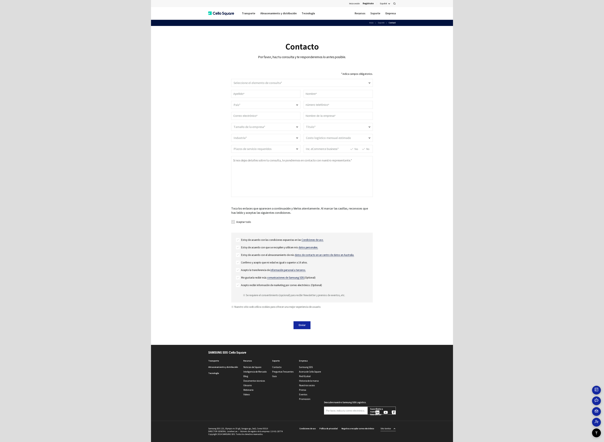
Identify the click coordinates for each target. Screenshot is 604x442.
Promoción (304, 399)
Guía (274, 376)
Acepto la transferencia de (273, 270)
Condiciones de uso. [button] (313, 239)
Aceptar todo (243, 222)
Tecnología (308, 13)
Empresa (390, 13)
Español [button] (383, 3)
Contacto (276, 367)
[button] (221, 13)
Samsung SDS (306, 367)
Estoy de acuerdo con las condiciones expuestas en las (282, 239)
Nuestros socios (307, 385)
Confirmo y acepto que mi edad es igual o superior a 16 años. (274, 262)
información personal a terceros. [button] (288, 270)
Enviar (302, 325)
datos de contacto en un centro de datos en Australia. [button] (324, 255)
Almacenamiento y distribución (278, 13)
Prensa (302, 390)
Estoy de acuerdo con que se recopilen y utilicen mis (279, 247)
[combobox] (302, 83)
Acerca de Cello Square (310, 371)
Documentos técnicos (254, 380)
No (367, 149)
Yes (356, 149)
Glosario (247, 385)
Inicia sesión (354, 3)
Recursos (360, 13)
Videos (246, 394)
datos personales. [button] (308, 247)
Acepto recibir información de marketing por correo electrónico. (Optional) (281, 285)
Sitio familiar (385, 429)
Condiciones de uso (307, 428)
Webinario (248, 390)
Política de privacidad (328, 428)
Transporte (248, 13)
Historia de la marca (309, 380)
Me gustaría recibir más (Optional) (278, 277)
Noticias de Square (252, 367)
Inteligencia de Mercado (255, 371)
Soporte (375, 13)
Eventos (303, 394)
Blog (245, 376)
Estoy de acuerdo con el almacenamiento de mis (297, 255)
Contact (392, 23)
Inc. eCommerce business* (322, 149)
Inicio (371, 23)
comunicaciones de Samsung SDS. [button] (285, 277)
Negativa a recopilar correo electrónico (357, 428)
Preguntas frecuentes (283, 371)
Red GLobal (304, 376)
